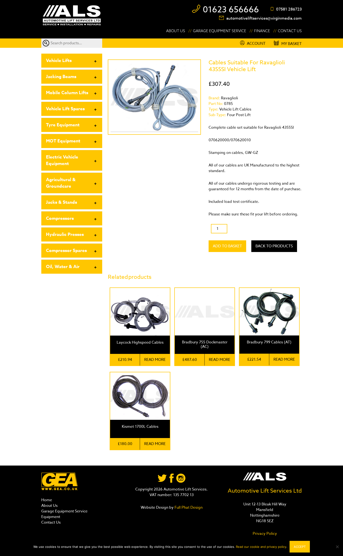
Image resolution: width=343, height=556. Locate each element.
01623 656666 (231, 9)
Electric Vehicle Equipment (62, 160)
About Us (175, 31)
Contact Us (290, 31)
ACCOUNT (256, 43)
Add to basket (227, 246)
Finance (262, 31)
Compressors (60, 218)
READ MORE (155, 360)
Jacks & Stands (61, 202)
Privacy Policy (265, 533)
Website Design (154, 507)
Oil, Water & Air (63, 266)
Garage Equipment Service (219, 31)
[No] (337, 546)
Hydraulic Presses (65, 234)
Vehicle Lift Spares (65, 109)
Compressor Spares (66, 250)
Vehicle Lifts (59, 60)
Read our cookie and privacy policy (261, 547)
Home (46, 500)
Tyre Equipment (63, 125)
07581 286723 (289, 9)
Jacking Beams (61, 76)
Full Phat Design (189, 507)
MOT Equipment (63, 141)
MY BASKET (291, 44)
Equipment (50, 517)
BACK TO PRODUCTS (274, 246)
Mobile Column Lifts (67, 93)
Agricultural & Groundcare (61, 183)
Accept (300, 547)
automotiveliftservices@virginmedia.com (264, 18)
